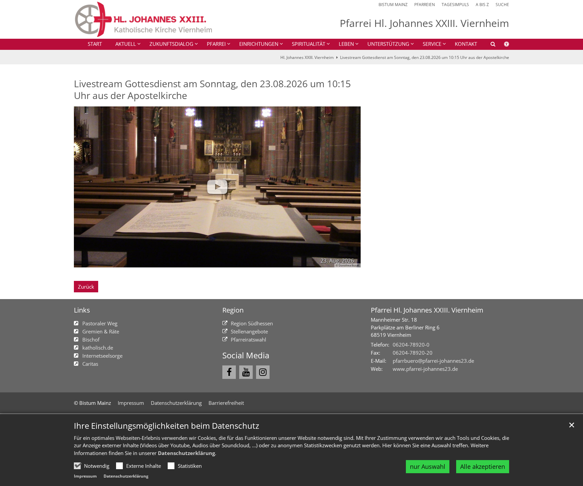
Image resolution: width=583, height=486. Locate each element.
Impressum (85, 476)
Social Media (245, 355)
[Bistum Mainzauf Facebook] (229, 372)
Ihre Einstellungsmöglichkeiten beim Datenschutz (166, 426)
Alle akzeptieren (482, 466)
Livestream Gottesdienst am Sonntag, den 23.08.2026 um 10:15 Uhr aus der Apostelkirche (424, 57)
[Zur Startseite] (143, 19)
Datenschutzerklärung (186, 453)
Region (233, 310)
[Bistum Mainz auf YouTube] (246, 372)
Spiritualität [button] (308, 43)
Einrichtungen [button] (258, 43)
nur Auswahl (427, 466)
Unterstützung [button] (388, 43)
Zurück (86, 286)
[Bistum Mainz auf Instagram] (263, 372)
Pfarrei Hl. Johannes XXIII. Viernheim (427, 310)
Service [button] (432, 43)
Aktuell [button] (125, 43)
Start (95, 43)
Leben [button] (346, 43)
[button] (488, 45)
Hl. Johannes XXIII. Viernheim (307, 57)
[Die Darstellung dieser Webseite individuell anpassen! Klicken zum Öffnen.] (502, 45)
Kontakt (466, 43)
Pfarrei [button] (216, 43)
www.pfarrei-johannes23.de (425, 368)
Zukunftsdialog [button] (171, 43)
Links (82, 310)
